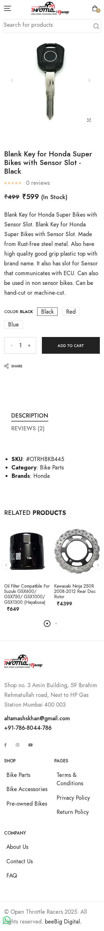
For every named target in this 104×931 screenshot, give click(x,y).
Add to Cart (71, 345)
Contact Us (19, 861)
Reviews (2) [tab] (28, 428)
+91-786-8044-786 (28, 728)
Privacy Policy (73, 798)
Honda (41, 476)
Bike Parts (52, 467)
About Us (17, 847)
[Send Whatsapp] (7, 920)
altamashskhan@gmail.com (37, 718)
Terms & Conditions (70, 779)
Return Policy (73, 812)
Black (47, 311)
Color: (18, 311)
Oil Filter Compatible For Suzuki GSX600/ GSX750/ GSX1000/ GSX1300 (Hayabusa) (27, 594)
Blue (13, 324)
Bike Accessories (26, 789)
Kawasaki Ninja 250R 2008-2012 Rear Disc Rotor (75, 591)
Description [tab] (29, 415)
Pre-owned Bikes (26, 803)
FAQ (11, 875)
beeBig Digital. (63, 921)
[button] (6, 565)
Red (71, 311)
